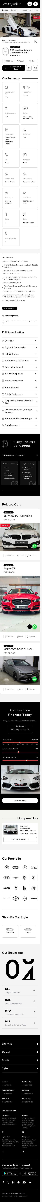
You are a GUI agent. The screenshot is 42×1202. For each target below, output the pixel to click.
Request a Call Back (15, 67)
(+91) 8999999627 (8, 1087)
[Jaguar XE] (20, 601)
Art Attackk (23, 1190)
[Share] (36, 40)
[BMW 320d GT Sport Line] (20, 535)
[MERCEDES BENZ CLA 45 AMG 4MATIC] (20, 665)
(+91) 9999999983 (8, 1079)
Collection (11, 39)
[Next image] (39, 536)
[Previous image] (1, 536)
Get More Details (20, 794)
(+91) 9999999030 (28, 1095)
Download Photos (29, 10)
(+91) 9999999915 (28, 1079)
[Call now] (29, 544)
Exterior (5, 10)
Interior (14, 10)
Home (4, 39)
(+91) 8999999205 (28, 1087)
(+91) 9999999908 (8, 1095)
